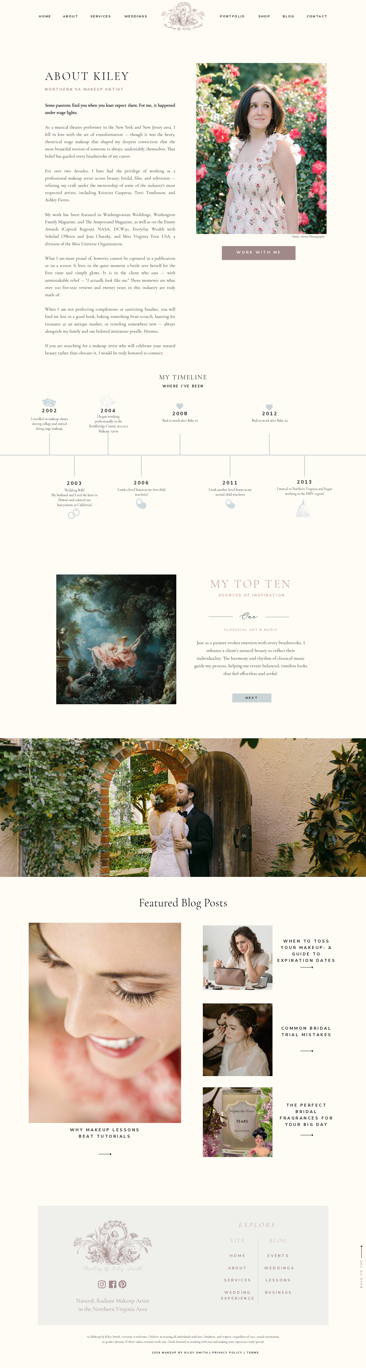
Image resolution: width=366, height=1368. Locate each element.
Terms (252, 1353)
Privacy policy (227, 1353)
